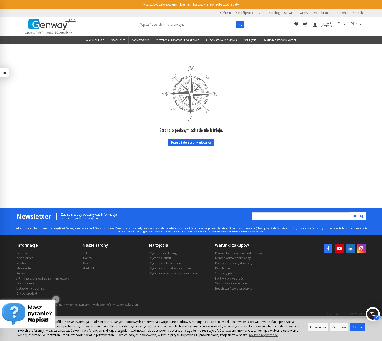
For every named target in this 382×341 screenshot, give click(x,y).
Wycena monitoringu (163, 253)
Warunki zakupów (232, 245)
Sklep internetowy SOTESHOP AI (346, 314)
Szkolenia (341, 13)
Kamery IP (85, 305)
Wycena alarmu (160, 258)
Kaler (86, 253)
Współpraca (244, 13)
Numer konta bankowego (233, 258)
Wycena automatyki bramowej (171, 268)
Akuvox (87, 263)
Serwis (288, 13)
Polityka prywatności (229, 278)
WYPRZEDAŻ (95, 40)
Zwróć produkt (26, 293)
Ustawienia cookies (30, 288)
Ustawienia (318, 327)
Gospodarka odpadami (231, 283)
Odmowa (339, 327)
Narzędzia (158, 245)
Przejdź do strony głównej (191, 142)
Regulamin (222, 268)
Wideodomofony (104, 305)
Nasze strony (95, 245)
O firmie (226, 13)
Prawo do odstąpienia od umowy (238, 253)
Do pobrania (321, 13)
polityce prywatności (263, 335)
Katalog (274, 13)
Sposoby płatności (228, 273)
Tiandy (87, 258)
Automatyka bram (127, 305)
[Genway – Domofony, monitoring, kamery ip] (46, 26)
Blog (261, 13)
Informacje (27, 245)
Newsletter (24, 268)
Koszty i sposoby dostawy (233, 263)
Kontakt (358, 13)
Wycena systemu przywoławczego (173, 273)
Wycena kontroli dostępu (166, 263)
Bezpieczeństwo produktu (233, 288)
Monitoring (71, 305)
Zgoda (357, 327)
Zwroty (303, 13)
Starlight (88, 268)
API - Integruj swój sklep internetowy (42, 278)
